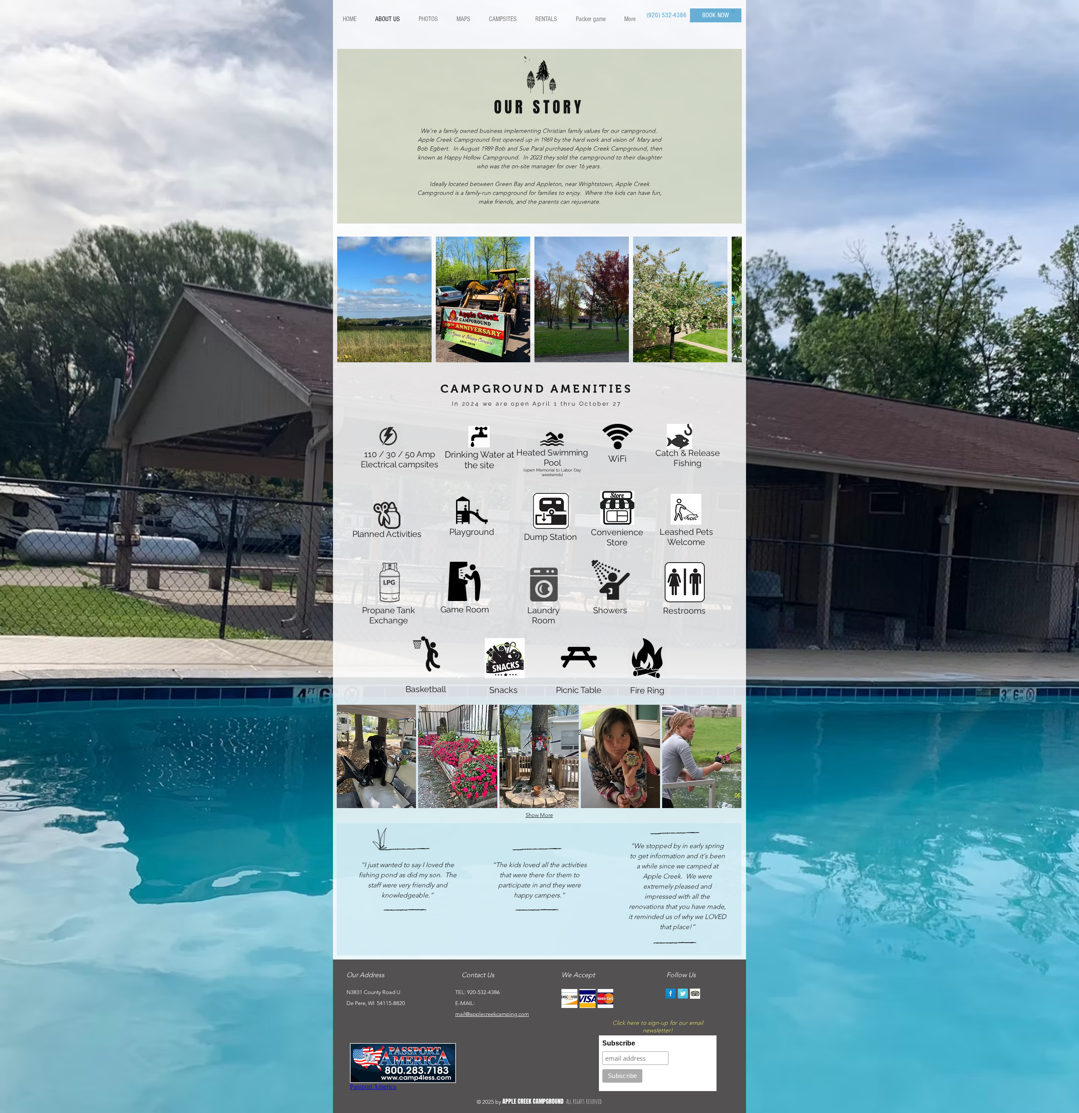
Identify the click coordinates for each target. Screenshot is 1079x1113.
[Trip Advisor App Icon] (695, 994)
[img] (569, 998)
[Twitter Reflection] (683, 994)
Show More (539, 815)
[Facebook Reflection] (671, 994)
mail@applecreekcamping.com (492, 1014)
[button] (733, 10)
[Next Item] (727, 299)
